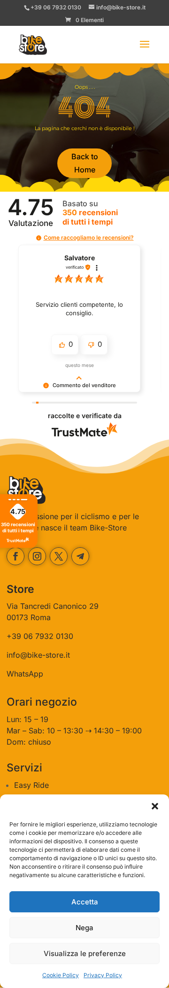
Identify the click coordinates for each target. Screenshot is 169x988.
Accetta (84, 901)
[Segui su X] (59, 556)
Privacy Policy (103, 975)
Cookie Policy (60, 975)
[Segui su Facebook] (15, 556)
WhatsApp (25, 673)
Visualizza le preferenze (85, 953)
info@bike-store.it (38, 655)
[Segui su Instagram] (37, 556)
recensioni (90, 217)
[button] (155, 806)
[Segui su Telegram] (80, 556)
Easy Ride (31, 785)
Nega (84, 927)
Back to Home (84, 163)
